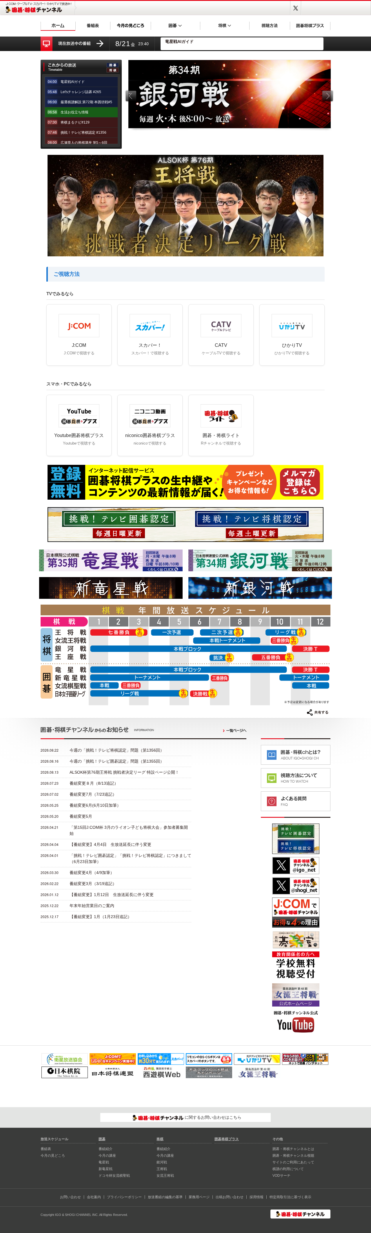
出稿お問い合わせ (229, 1197)
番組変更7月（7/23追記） (93, 794)
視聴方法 (269, 25)
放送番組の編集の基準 (165, 1197)
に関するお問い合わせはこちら (212, 1117)
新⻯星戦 (105, 1169)
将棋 (224, 25)
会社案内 (94, 1197)
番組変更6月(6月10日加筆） (95, 805)
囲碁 (175, 25)
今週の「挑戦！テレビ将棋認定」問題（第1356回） (117, 750)
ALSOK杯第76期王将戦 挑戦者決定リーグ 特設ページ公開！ (124, 772)
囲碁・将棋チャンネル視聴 (293, 1156)
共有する (317, 712)
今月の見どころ (130, 25)
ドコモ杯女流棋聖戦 (114, 1176)
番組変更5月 (81, 816)
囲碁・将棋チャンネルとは (293, 1149)
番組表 (92, 25)
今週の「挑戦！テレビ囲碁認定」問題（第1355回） (117, 761)
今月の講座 (107, 1156)
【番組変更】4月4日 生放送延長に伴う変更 (110, 844)
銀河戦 (162, 1162)
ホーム (58, 25)
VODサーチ (281, 1176)
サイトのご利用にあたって (293, 1162)
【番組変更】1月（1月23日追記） (101, 916)
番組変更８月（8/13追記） (94, 783)
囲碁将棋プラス (310, 25)
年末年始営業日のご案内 (92, 905)
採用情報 (256, 1197)
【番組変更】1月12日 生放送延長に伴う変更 (112, 894)
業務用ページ (199, 1197)
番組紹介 (105, 1149)
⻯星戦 (104, 1162)
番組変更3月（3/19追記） (93, 883)
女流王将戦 (165, 1176)
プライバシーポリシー (124, 1197)
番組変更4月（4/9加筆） (92, 872)
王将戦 (162, 1169)
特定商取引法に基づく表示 (290, 1197)
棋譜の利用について (288, 1169)
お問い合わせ (70, 1197)
